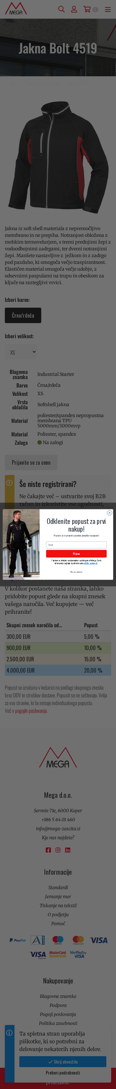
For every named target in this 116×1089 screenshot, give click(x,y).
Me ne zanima (76, 571)
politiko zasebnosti (90, 563)
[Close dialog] (109, 512)
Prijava (76, 554)
